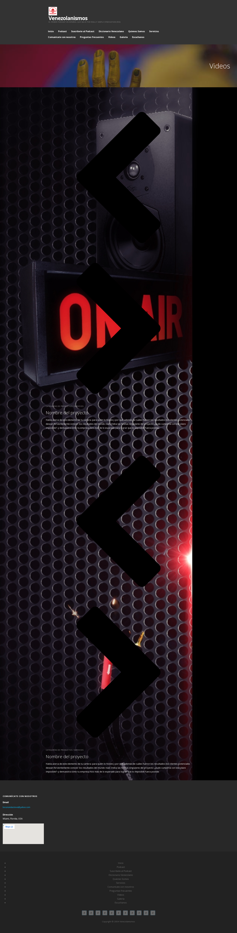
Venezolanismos (68, 18)
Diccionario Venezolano (111, 31)
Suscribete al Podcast (82, 31)
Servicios (154, 31)
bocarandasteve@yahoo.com (16, 807)
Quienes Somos (136, 31)
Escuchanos (138, 37)
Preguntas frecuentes (92, 37)
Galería (124, 37)
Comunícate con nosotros (62, 37)
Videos (111, 37)
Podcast (62, 31)
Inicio (51, 31)
